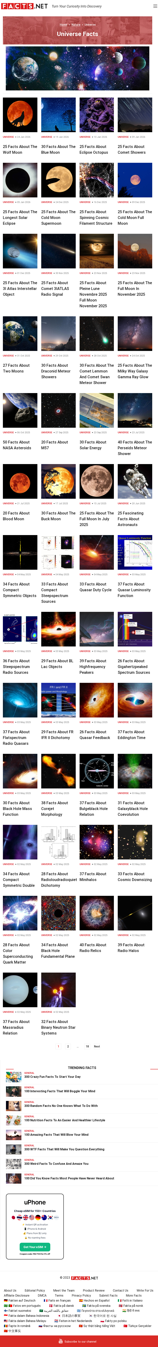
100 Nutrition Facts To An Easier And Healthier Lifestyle (64, 1120)
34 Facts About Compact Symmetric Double (19, 880)
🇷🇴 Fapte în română (17, 1326)
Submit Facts (108, 1295)
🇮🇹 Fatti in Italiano (130, 1300)
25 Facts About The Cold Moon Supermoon (58, 218)
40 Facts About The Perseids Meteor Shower (135, 448)
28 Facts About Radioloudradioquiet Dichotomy (59, 880)
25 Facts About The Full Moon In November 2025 (135, 289)
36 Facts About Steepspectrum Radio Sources (16, 667)
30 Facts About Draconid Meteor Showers (56, 371)
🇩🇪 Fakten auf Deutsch (19, 1300)
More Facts (134, 1295)
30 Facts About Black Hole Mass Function (17, 809)
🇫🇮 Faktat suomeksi (17, 1311)
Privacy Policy (81, 1295)
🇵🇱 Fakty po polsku (113, 1321)
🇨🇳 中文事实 (12, 1331)
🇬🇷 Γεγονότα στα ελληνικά (95, 1311)
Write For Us (145, 1290)
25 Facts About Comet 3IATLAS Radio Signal (55, 289)
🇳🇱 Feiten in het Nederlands (73, 1321)
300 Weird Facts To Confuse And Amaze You (56, 1164)
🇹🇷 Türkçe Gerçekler (137, 1326)
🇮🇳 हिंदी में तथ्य (131, 1311)
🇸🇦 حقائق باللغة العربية (54, 1311)
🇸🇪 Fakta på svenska (96, 1306)
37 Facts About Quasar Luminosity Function (134, 590)
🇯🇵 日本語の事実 (69, 1316)
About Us (10, 1290)
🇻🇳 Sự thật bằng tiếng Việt (97, 1326)
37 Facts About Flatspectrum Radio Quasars (16, 738)
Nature (75, 24)
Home (63, 24)
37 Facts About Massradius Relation (16, 1027)
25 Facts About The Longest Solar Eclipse (20, 218)
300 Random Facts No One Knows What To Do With (61, 1106)
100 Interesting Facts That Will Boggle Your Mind (59, 1091)
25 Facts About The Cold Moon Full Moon (135, 218)
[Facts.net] (24, 6)
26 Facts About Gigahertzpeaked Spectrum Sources (134, 667)
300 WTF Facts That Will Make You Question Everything (64, 1149)
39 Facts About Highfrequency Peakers (93, 667)
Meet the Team (64, 1290)
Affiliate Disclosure (16, 1295)
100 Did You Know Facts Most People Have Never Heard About (69, 1178)
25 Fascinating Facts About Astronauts (131, 519)
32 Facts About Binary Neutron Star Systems (58, 1027)
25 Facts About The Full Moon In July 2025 (97, 519)
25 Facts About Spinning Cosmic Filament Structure (96, 218)
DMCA (42, 1295)
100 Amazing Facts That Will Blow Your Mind (56, 1135)
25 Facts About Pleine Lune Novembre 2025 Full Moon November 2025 (93, 294)
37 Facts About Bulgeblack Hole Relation (94, 809)
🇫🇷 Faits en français (57, 1300)
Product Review (94, 1290)
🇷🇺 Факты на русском (55, 1326)
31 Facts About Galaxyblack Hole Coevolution (133, 809)
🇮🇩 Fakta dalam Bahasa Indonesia (26, 1316)
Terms (59, 1295)
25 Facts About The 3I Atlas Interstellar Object (20, 289)
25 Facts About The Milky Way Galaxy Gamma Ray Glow (135, 371)
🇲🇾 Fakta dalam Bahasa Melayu (25, 1321)
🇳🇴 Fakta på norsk (131, 1306)
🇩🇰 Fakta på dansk (61, 1306)
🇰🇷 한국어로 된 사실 (103, 1316)
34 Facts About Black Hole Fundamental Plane (58, 951)
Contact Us (120, 1290)
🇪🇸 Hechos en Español (94, 1300)
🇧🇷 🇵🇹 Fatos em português (22, 1306)
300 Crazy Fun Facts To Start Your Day (52, 1077)
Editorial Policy (35, 1290)
